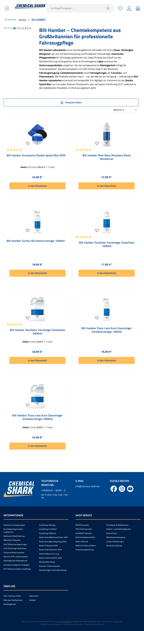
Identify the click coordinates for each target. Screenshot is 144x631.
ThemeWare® (98, 624)
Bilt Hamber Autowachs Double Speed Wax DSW (36, 155)
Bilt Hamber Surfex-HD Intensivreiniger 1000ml (36, 241)
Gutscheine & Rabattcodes (117, 525)
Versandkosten (65, 621)
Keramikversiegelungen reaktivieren (13, 530)
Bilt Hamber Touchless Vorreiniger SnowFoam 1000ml (106, 244)
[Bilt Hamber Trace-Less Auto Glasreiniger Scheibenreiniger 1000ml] (106, 309)
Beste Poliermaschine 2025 (50, 549)
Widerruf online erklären (86, 545)
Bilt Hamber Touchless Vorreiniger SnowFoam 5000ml (37, 331)
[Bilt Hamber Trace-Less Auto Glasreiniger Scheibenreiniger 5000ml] (37, 396)
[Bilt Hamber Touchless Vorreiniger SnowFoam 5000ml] (37, 309)
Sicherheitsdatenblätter (85, 537)
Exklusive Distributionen (13, 600)
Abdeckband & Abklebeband (15, 560)
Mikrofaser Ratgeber (12, 540)
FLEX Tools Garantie (84, 529)
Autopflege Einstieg (47, 525)
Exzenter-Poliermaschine (49, 566)
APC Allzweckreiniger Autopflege (17, 568)
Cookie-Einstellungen (115, 541)
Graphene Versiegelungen (14, 525)
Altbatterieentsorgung (115, 537)
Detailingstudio (10, 604)
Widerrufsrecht (82, 541)
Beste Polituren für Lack (49, 553)
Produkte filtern (73, 102)
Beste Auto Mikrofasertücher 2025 (53, 537)
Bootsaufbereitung (47, 561)
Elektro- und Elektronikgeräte (118, 529)
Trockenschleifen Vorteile (14, 552)
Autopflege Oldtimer (47, 533)
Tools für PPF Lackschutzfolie (16, 556)
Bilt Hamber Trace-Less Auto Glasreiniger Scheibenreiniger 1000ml (106, 330)
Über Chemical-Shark (12, 596)
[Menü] (7, 8)
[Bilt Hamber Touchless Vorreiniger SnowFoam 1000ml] (106, 221)
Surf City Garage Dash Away (15, 548)
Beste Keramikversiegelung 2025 (52, 541)
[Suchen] (108, 8)
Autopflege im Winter (48, 529)
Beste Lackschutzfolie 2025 (50, 557)
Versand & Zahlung (114, 545)
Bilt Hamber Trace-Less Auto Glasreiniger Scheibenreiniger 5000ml (37, 417)
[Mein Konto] (129, 8)
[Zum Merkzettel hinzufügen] (27, 142)
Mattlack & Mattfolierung (14, 536)
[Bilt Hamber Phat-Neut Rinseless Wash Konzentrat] (106, 134)
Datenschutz (111, 533)
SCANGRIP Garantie (84, 533)
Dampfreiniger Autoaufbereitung (52, 570)
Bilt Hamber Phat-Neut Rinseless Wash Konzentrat (107, 157)
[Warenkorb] (137, 8)
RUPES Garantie (82, 525)
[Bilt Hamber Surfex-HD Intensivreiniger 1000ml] (37, 221)
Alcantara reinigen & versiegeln (17, 564)
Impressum (33, 596)
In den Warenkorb (37, 186)
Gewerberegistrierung (85, 549)
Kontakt (32, 600)
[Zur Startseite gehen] (30, 6)
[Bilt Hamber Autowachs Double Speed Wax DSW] (37, 134)
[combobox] (74, 8)
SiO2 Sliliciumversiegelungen (15, 544)
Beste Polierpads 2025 (48, 545)
